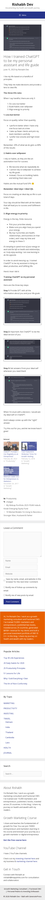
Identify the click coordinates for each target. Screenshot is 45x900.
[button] (22, 38)
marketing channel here (26, 861)
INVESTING (9, 713)
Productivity (11, 498)
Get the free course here (14, 840)
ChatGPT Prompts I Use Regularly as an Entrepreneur (11, 454)
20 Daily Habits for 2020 (14, 663)
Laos (7, 742)
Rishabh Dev (22, 4)
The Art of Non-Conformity (15, 683)
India (7, 727)
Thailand (9, 732)
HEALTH (7, 747)
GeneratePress (35, 896)
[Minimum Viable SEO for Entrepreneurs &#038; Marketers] (11, 470)
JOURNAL (8, 753)
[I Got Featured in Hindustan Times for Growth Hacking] (29, 446)
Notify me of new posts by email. (20, 595)
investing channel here (25, 858)
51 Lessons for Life (12, 673)
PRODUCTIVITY (10, 708)
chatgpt (9, 502)
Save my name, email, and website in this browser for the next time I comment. (23, 580)
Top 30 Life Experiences (14, 658)
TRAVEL (7, 718)
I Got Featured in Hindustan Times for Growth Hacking (29, 454)
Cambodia (9, 737)
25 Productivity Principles (14, 668)
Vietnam (9, 722)
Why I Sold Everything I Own (16, 678)
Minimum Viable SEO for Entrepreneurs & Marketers (11, 478)
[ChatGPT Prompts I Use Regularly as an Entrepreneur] (11, 446)
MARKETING (9, 703)
